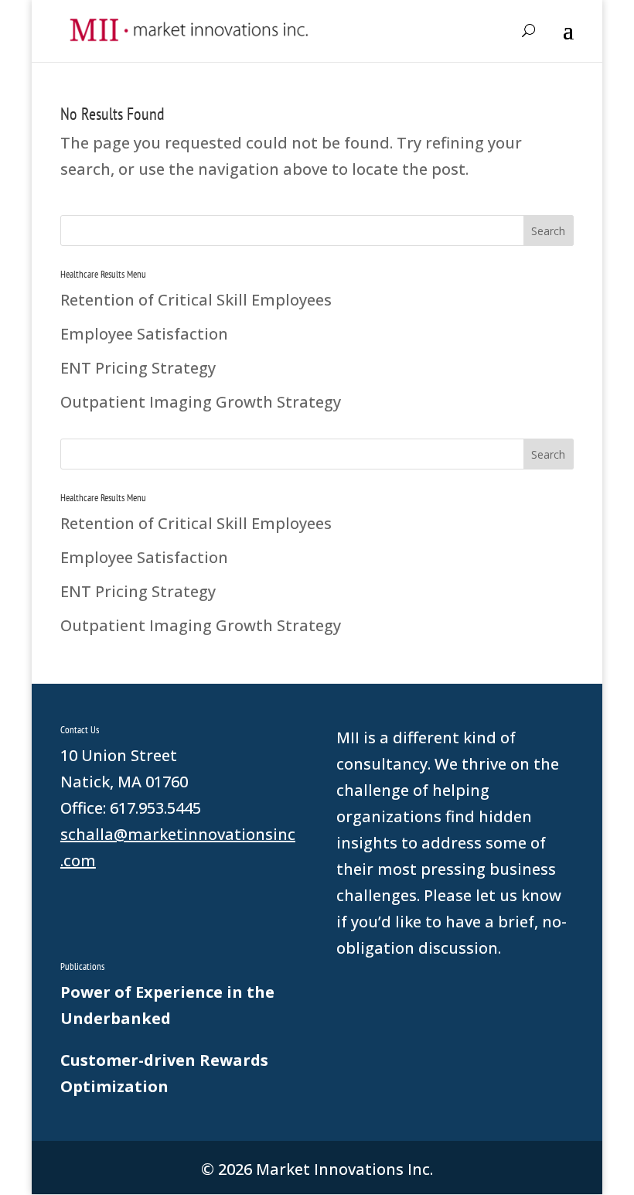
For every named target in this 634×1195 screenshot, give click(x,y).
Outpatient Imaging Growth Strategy (200, 401)
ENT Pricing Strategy (138, 367)
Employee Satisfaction (144, 333)
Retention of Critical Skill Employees (196, 299)
